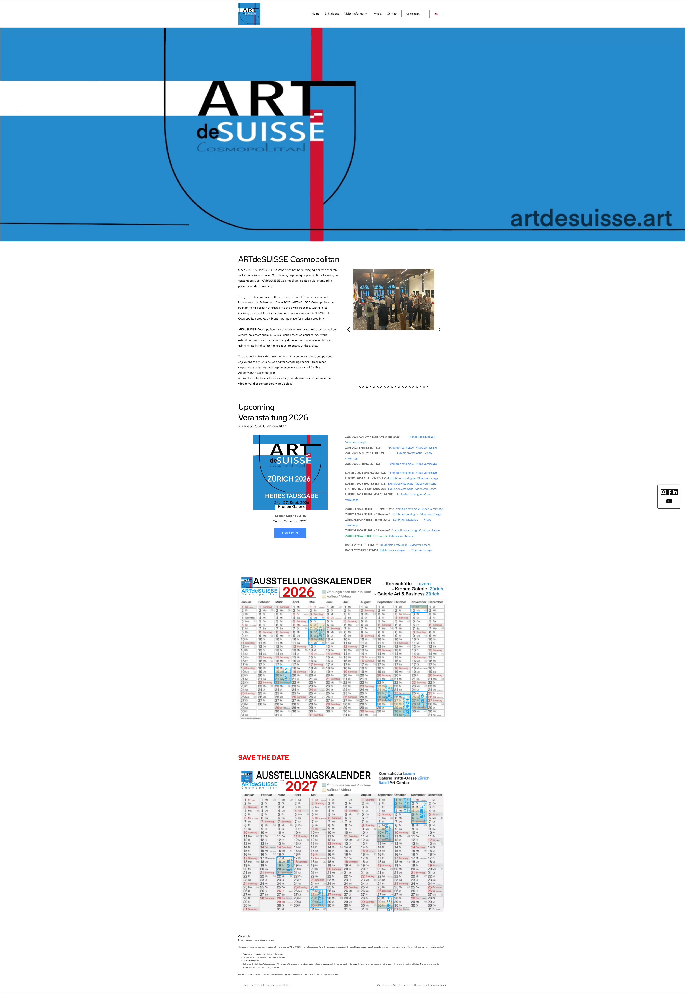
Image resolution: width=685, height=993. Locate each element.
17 (417, 387)
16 (413, 387)
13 (403, 387)
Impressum (421, 985)
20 (427, 387)
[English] (437, 14)
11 (395, 387)
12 (399, 387)
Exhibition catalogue (422, 436)
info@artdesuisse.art (330, 974)
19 (424, 387)
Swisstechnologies (403, 985)
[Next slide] (439, 329)
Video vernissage (355, 442)
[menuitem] (315, 13)
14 (406, 387)
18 (420, 387)
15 (410, 387)
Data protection (438, 985)
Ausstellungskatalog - (405, 530)
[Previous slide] (349, 329)
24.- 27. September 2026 (290, 521)
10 (392, 387)
